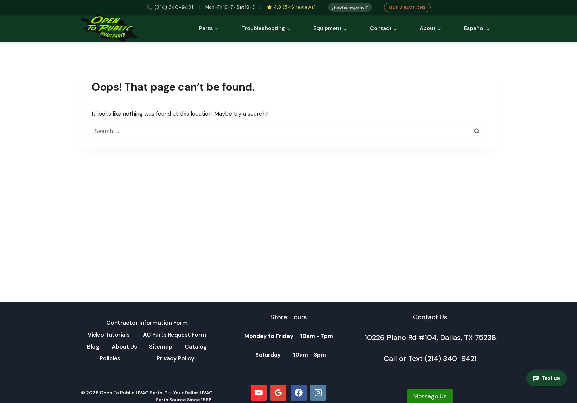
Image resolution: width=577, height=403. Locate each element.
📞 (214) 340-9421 (169, 7)
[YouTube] (259, 393)
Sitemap (160, 346)
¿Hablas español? (350, 7)
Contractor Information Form (147, 322)
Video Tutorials (109, 334)
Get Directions (407, 7)
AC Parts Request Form (174, 334)
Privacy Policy (175, 358)
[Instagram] (318, 393)
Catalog (196, 346)
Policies (110, 358)
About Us (124, 346)
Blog (93, 346)
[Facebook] (299, 393)
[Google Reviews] (278, 393)
